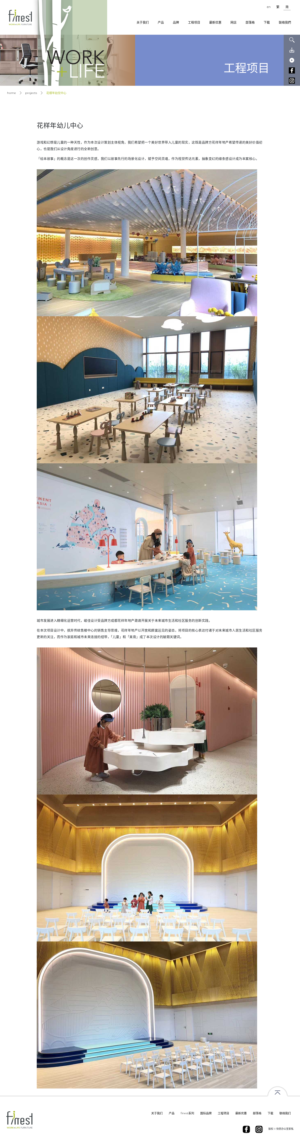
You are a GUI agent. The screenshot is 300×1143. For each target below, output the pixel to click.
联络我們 (285, 22)
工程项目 (194, 22)
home (11, 93)
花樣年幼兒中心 (56, 93)
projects (31, 93)
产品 (161, 22)
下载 (267, 22)
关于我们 (143, 22)
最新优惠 (215, 22)
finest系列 (187, 1113)
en (269, 7)
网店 (233, 22)
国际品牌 (206, 1113)
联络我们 (285, 1113)
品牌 (176, 22)
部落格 (250, 22)
